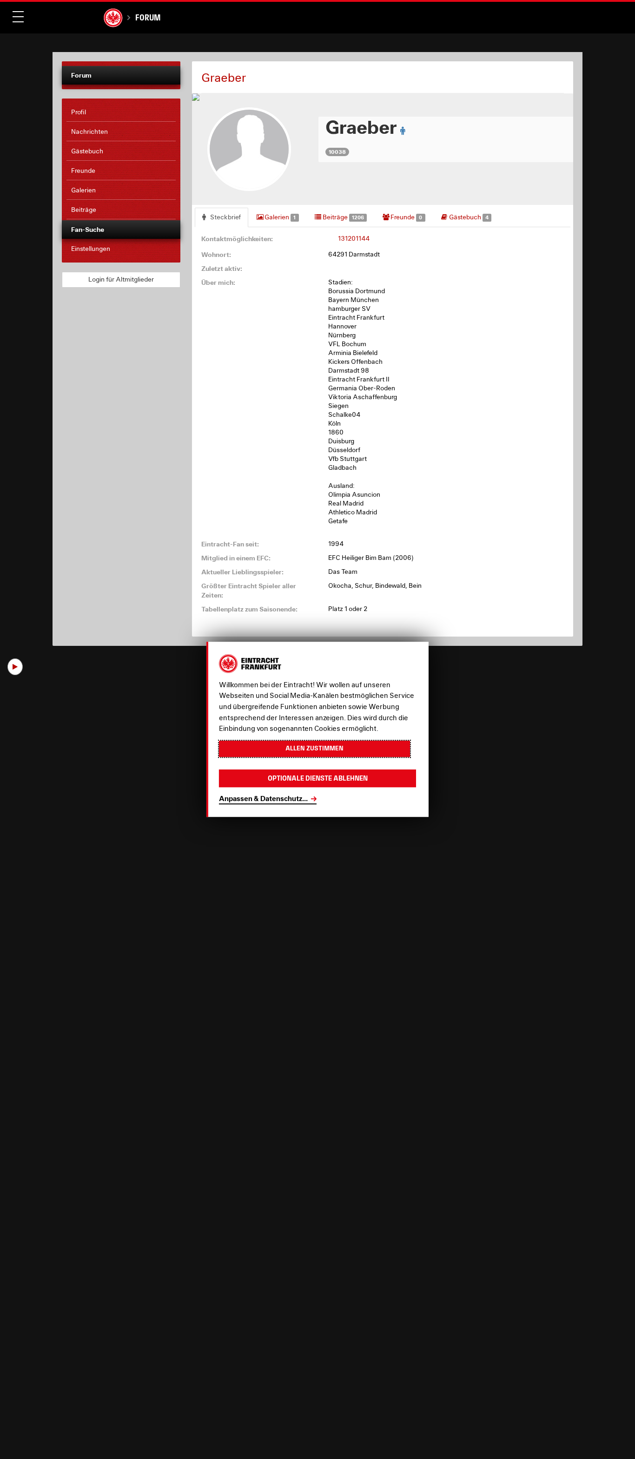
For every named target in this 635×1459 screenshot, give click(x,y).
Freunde (405, 217)
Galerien (279, 217)
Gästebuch (468, 217)
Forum (147, 17)
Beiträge (342, 217)
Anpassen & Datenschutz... (263, 799)
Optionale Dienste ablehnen (318, 778)
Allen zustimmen (314, 748)
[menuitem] (121, 112)
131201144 (354, 238)
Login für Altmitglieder (121, 279)
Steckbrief (225, 217)
